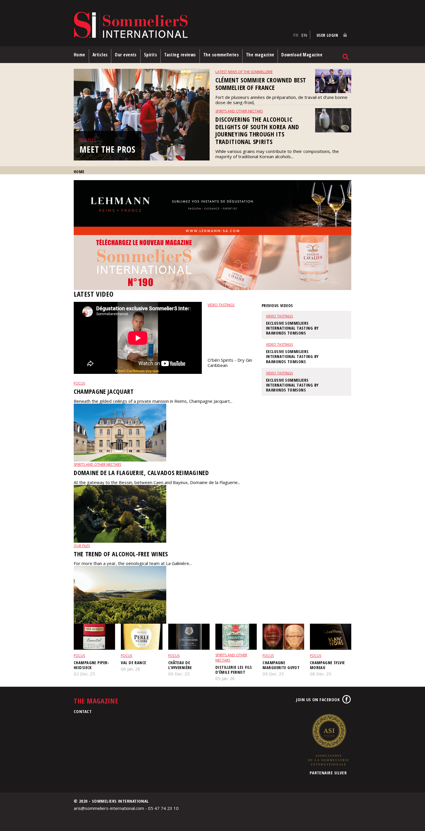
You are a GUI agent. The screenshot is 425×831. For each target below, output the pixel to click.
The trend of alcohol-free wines (121, 554)
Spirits (150, 54)
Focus (79, 383)
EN (304, 35)
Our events (126, 54)
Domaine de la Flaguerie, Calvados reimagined (141, 472)
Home (79, 54)
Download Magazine (301, 54)
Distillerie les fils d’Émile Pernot (233, 669)
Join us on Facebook (318, 699)
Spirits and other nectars (239, 111)
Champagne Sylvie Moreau (327, 665)
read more (218, 375)
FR (295, 35)
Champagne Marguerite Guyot (281, 665)
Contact (83, 711)
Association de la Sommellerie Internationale (328, 739)
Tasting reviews (180, 54)
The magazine (260, 54)
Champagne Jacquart (104, 391)
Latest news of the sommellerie (244, 71)
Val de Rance (133, 662)
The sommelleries (221, 54)
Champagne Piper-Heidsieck (91, 665)
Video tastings (221, 304)
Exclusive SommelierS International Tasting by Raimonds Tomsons (229, 332)
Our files (88, 139)
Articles (100, 54)
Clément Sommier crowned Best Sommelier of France (260, 84)
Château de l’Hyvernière (180, 665)
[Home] (182, 25)
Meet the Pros (108, 149)
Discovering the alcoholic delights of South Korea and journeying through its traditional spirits (257, 130)
